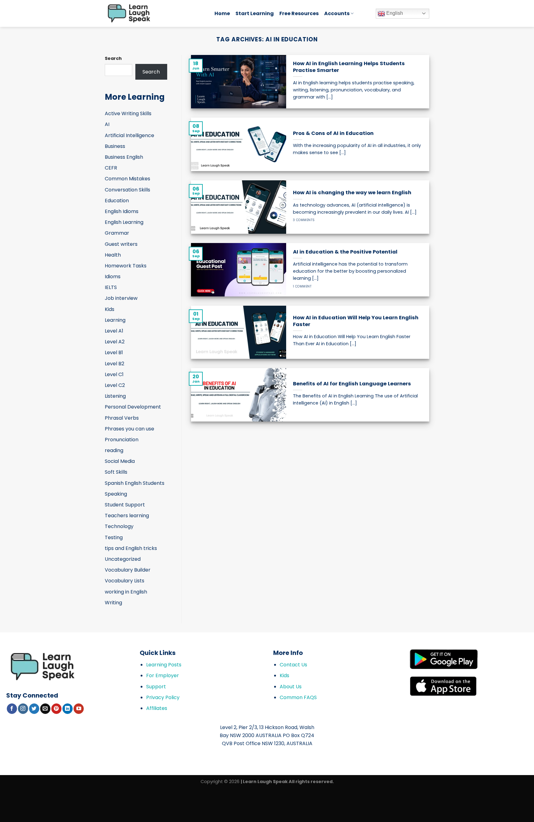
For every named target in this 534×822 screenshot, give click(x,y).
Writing (113, 602)
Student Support (125, 504)
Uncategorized (123, 559)
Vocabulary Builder (127, 569)
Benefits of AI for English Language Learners (352, 383)
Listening (115, 396)
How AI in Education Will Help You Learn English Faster (355, 321)
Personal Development (133, 406)
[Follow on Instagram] (23, 708)
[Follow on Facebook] (12, 708)
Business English (124, 157)
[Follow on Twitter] (34, 708)
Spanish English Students (134, 483)
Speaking (116, 493)
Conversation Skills (127, 189)
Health (113, 254)
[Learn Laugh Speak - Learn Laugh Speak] (155, 13)
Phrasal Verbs (122, 417)
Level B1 (114, 352)
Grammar (117, 233)
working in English (126, 591)
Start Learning (254, 13)
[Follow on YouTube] (79, 708)
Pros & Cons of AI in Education (333, 133)
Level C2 (115, 385)
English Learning (124, 222)
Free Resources (299, 13)
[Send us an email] (45, 708)
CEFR (111, 167)
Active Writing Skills (128, 113)
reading (114, 450)
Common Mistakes (127, 178)
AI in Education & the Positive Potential (345, 252)
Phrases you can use (129, 428)
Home (222, 13)
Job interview (121, 298)
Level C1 (114, 374)
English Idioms (121, 211)
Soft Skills (116, 472)
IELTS (111, 287)
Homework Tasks (125, 265)
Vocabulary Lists (124, 580)
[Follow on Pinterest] (56, 708)
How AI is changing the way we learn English (352, 192)
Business (115, 146)
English (394, 13)
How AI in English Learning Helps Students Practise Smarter (349, 66)
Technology (119, 526)
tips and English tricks (131, 548)
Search (113, 58)
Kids (109, 309)
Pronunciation (121, 439)
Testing (114, 537)
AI (107, 124)
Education (117, 200)
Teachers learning (127, 515)
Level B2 (114, 363)
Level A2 (115, 341)
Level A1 (114, 330)
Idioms (113, 276)
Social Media (120, 461)
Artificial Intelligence (129, 135)
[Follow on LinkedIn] (67, 708)
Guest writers (121, 244)
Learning (115, 320)
